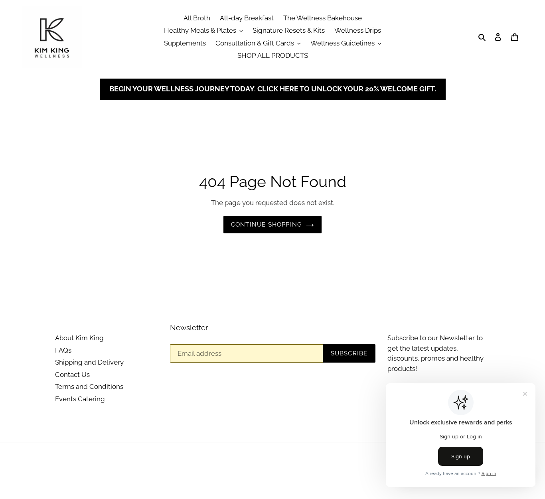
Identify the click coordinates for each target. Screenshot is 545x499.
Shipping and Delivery (89, 362)
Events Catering (80, 399)
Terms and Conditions (89, 387)
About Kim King (79, 338)
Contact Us (72, 375)
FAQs (63, 350)
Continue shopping (266, 224)
